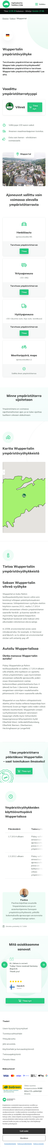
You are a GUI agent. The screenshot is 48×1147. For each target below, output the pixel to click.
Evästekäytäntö (10, 1144)
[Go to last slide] (4, 965)
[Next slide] (43, 965)
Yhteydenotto (9, 1038)
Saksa (12, 18)
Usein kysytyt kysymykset (15, 1028)
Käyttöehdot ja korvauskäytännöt (18, 1049)
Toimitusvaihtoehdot (12, 1033)
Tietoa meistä (38, 1144)
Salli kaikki (24, 1131)
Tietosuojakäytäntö (24, 1144)
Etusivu (5, 18)
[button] (24, 495)
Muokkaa (24, 1138)
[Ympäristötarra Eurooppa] (13, 4)
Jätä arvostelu (9, 1044)
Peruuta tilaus (9, 1059)
